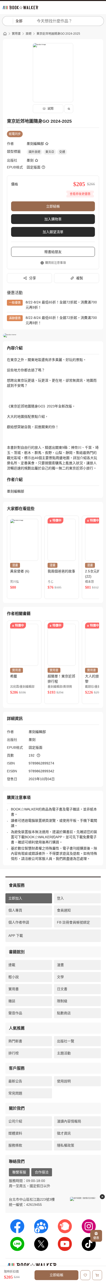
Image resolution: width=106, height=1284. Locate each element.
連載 (11, 965)
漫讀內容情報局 (69, 1121)
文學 (60, 977)
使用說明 (64, 1081)
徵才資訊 (64, 1133)
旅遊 (29, 33)
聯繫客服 (19, 1172)
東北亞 (49, 152)
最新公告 (15, 1081)
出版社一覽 (65, 1041)
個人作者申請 (18, 922)
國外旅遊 (34, 152)
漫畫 (60, 965)
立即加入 (15, 898)
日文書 (62, 989)
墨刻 (30, 160)
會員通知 (64, 910)
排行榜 (13, 1053)
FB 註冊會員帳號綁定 (73, 922)
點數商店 (64, 1013)
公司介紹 (15, 1121)
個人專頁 (15, 910)
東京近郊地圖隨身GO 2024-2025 (58, 33)
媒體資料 (15, 1133)
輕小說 (13, 977)
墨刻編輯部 (35, 144)
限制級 (62, 1001)
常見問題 (15, 1093)
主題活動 (64, 1053)
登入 (60, 898)
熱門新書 (15, 1041)
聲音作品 (15, 1013)
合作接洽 (42, 1172)
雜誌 (11, 1001)
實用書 (16, 33)
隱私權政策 (65, 1145)
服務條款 (15, 1145)
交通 (62, 152)
